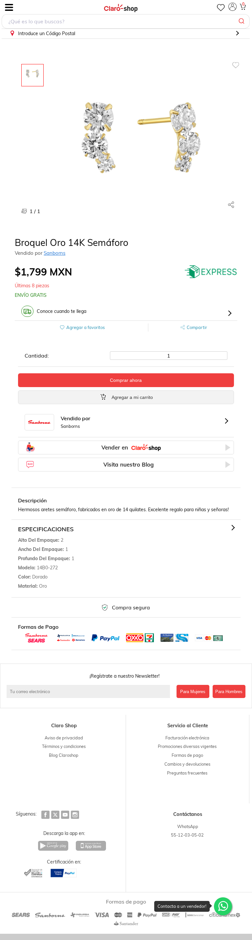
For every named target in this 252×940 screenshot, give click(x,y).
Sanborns (54, 253)
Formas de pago (187, 755)
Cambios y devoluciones (187, 764)
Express (211, 272)
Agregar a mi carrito (132, 397)
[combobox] (126, 21)
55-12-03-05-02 (187, 835)
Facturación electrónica (187, 737)
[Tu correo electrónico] (90, 691)
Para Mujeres (192, 691)
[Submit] (242, 21)
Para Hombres (228, 691)
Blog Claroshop (63, 755)
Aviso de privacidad (64, 737)
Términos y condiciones (64, 746)
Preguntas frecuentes (187, 773)
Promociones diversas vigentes (187, 746)
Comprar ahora (126, 380)
